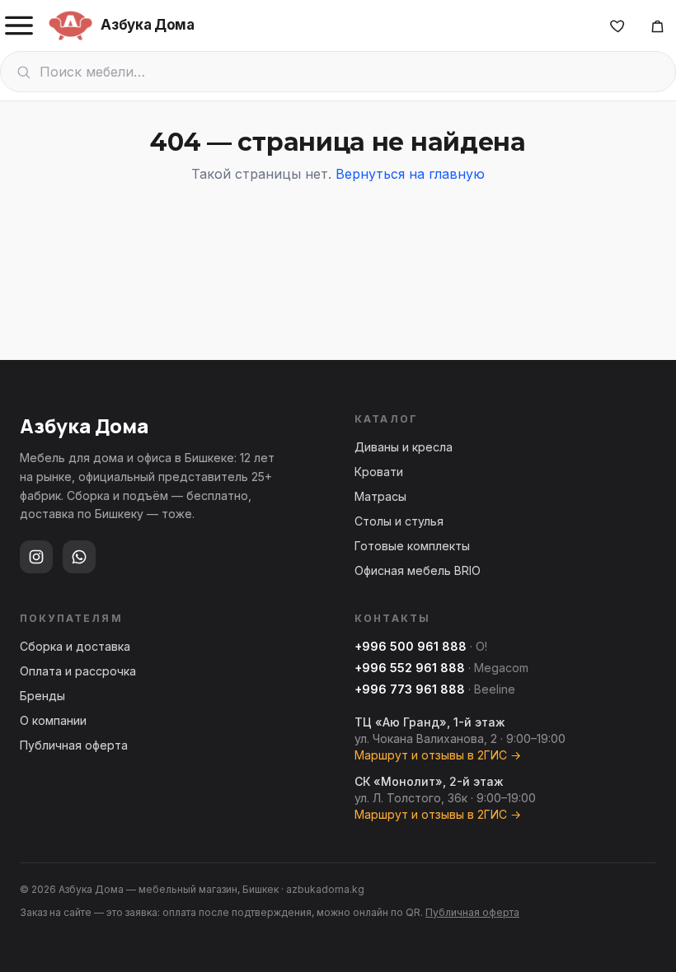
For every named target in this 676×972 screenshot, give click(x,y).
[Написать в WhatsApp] (79, 556)
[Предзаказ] (657, 25)
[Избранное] (617, 25)
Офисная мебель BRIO (417, 570)
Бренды (42, 696)
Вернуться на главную (410, 174)
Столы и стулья (399, 521)
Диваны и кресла (403, 447)
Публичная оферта (74, 745)
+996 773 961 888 (409, 689)
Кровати (378, 472)
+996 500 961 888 (410, 646)
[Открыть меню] (19, 25)
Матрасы (380, 496)
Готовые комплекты (412, 546)
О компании (53, 720)
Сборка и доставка (75, 646)
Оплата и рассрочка (78, 671)
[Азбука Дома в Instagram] (36, 556)
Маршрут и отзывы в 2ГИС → (437, 755)
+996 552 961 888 (409, 668)
